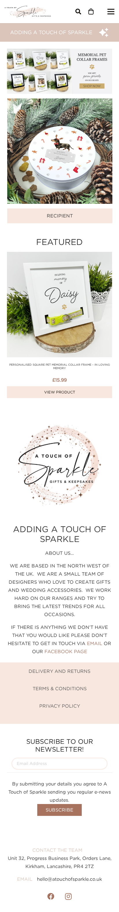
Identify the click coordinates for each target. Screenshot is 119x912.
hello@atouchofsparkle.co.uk (69, 879)
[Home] (59, 102)
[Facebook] (51, 896)
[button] (78, 11)
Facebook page (65, 651)
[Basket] (91, 11)
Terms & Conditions (60, 688)
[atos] (28, 11)
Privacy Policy (59, 705)
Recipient (60, 215)
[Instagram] (68, 896)
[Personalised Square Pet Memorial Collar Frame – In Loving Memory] (59, 256)
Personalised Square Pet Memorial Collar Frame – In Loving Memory (59, 366)
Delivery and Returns (59, 671)
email (94, 643)
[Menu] (111, 11)
